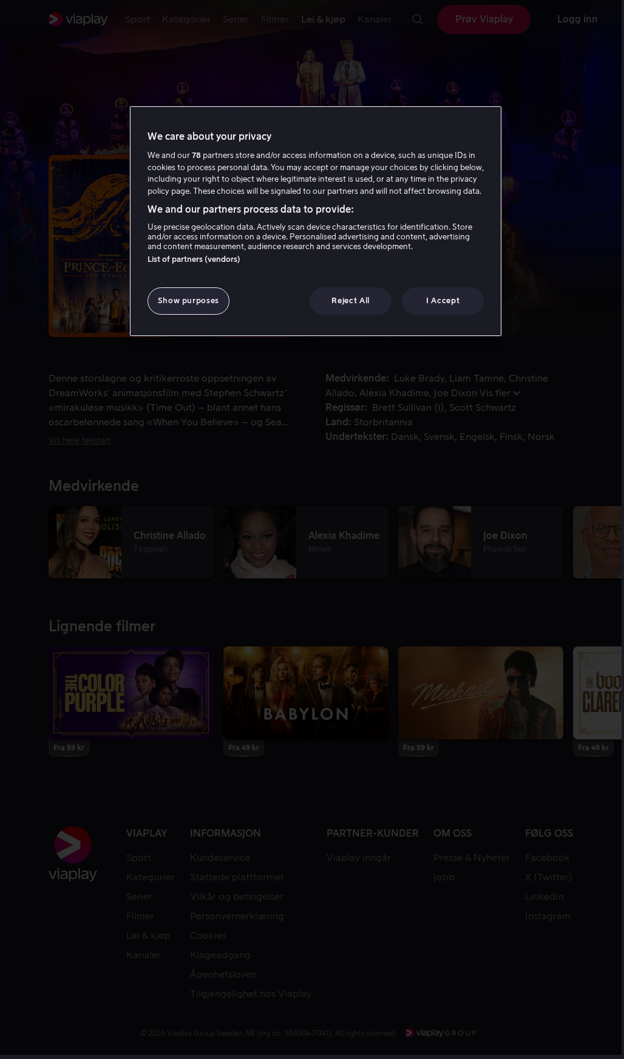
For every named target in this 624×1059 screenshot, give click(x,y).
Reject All (350, 300)
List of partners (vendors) (194, 259)
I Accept (443, 300)
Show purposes (188, 300)
